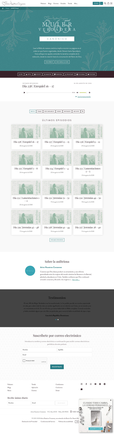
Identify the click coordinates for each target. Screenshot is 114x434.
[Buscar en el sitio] (105, 3)
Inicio (33, 111)
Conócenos (59, 387)
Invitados (67, 111)
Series (59, 111)
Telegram (81, 74)
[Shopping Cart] (108, 3)
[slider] (49, 92)
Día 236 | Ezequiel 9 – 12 (88, 142)
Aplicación (35, 387)
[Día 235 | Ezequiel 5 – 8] (26, 158)
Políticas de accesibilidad (66, 421)
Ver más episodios (57, 240)
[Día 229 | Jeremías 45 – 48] (26, 217)
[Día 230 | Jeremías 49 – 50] (88, 188)
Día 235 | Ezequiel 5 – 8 (26, 169)
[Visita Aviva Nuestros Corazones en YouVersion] (81, 389)
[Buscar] (34, 116)
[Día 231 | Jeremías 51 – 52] (57, 188)
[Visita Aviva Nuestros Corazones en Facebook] (86, 384)
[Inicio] (3, 8)
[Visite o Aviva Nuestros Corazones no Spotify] (100, 384)
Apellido (60, 350)
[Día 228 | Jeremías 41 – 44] (57, 217)
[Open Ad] (95, 415)
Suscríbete (49, 62)
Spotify (38, 74)
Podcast (7, 8)
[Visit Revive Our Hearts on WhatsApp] (91, 384)
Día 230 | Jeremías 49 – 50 (88, 198)
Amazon (48, 74)
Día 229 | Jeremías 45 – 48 (26, 228)
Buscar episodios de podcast (44, 117)
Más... (76, 3)
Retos (9, 390)
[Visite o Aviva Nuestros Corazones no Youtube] (95, 384)
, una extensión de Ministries (61, 418)
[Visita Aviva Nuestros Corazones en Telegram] (104, 384)
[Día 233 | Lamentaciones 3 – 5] (88, 158)
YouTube (92, 74)
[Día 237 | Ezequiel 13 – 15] (57, 131)
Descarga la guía (62, 62)
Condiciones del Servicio (48, 421)
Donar (96, 3)
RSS (21, 74)
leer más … (76, 279)
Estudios (63, 3)
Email (24, 354)
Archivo (76, 111)
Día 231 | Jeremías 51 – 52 (57, 198)
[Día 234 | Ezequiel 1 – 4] (57, 158)
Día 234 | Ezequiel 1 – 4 (57, 169)
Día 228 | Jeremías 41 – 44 (57, 228)
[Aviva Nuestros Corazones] (14, 3)
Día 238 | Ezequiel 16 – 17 (26, 142)
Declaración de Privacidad (29, 421)
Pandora (59, 74)
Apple (29, 74)
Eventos (56, 3)
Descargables (49, 111)
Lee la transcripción (84, 96)
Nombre (25, 350)
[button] (111, 3)
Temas (40, 111)
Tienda (70, 3)
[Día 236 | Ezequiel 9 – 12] (88, 131)
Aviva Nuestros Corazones (51, 267)
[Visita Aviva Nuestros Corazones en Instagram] (81, 384)
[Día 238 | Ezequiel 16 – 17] (26, 131)
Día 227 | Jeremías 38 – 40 (88, 228)
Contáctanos (60, 384)
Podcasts (43, 3)
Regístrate (57, 367)
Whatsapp (70, 74)
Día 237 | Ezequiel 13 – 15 (57, 142)
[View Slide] (55, 319)
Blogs (49, 3)
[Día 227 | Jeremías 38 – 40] (88, 217)
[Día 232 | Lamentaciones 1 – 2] (26, 188)
